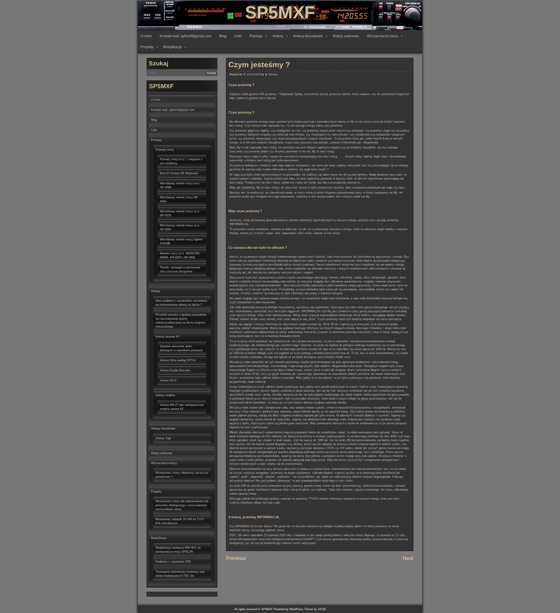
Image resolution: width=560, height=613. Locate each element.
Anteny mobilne (165, 395)
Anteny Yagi (163, 438)
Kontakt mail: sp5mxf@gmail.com (185, 36)
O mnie (146, 36)
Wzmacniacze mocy (382, 36)
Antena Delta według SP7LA (178, 360)
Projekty (147, 47)
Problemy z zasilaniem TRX (173, 561)
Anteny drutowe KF (168, 336)
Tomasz (273, 74)
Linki (238, 36)
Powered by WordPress (288, 609)
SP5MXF (280, 12)
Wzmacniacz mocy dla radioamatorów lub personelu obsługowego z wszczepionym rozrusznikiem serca (182, 505)
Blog (222, 36)
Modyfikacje (172, 47)
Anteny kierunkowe (308, 36)
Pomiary (256, 36)
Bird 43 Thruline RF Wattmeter (179, 173)
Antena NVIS (168, 380)
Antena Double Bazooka (175, 370)
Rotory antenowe (346, 36)
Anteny (277, 36)
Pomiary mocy (165, 149)
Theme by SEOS (315, 609)
